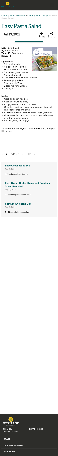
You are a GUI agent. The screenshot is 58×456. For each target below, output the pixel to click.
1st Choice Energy (13, 445)
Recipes (21, 15)
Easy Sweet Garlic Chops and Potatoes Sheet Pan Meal (27, 184)
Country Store (8, 15)
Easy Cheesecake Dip (17, 165)
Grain (7, 439)
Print (42, 36)
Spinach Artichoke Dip (18, 203)
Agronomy (9, 451)
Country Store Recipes (38, 15)
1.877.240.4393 (36, 429)
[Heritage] (7, 5)
